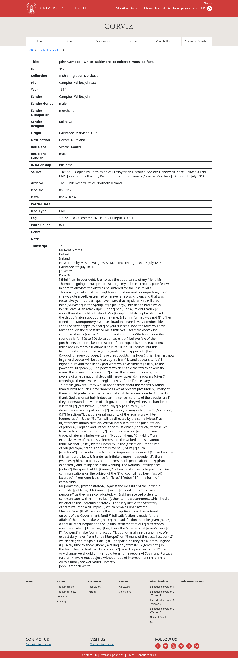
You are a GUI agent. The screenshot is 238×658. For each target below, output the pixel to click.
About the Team (65, 586)
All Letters (124, 586)
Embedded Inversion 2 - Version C (162, 610)
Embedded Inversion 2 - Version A (162, 593)
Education (122, 8)
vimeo (182, 646)
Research (136, 8)
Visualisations (164, 41)
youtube (174, 646)
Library (148, 8)
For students (162, 8)
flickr (190, 646)
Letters (133, 41)
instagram (167, 646)
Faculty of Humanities (49, 50)
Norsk (208, 3)
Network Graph (158, 617)
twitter (198, 646)
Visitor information (102, 644)
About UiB (199, 8)
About (70, 41)
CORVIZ (119, 26)
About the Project (66, 591)
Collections (125, 591)
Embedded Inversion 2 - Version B (162, 602)
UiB (31, 50)
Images (92, 591)
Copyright (62, 596)
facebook (159, 646)
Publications (94, 586)
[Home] (32, 8)
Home (39, 41)
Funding (61, 601)
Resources (102, 41)
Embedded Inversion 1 (162, 586)
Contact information (38, 644)
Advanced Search (195, 41)
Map (152, 622)
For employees (181, 8)
